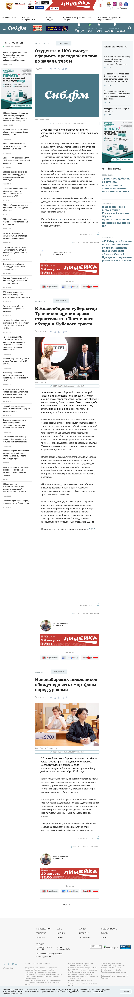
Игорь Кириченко (60, 624)
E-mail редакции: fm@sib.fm (111, 970)
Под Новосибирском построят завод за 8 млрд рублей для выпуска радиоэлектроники (16, 439)
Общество (41, 933)
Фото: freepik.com (42, 120)
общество (63, 43)
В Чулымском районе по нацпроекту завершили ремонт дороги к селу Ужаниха (16, 294)
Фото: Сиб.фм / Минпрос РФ (46, 748)
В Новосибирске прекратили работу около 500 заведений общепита (15, 207)
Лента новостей (13, 42)
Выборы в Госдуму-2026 (28, 18)
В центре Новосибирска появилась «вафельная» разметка (13, 308)
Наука (60, 937)
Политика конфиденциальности (80, 980)
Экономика (85, 937)
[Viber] (62, 69)
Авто (59, 929)
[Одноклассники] (54, 69)
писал (58, 219)
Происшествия (43, 929)
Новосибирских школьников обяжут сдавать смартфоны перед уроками (15, 132)
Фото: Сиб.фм (40, 382)
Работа (104, 933)
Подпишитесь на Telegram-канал (68, 123)
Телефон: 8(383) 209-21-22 (44, 948)
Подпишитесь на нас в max (86, 242)
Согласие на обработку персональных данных (82, 984)
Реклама (40, 944)
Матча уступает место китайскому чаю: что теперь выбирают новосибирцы (15, 236)
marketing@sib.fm (43, 957)
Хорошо (125, 991)
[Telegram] (65, 68)
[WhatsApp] (58, 69)
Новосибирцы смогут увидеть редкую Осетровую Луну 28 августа (16, 361)
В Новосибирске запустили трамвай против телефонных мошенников (15, 221)
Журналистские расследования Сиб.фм (77, 18)
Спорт (104, 937)
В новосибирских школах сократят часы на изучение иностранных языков (15, 146)
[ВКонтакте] (50, 69)
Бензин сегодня (49, 18)
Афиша (82, 929)
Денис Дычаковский (62, 253)
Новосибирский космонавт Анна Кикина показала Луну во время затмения (16, 408)
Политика (84, 933)
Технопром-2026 (8, 18)
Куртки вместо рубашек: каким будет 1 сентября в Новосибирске (14, 266)
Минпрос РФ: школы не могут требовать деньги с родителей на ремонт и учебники (16, 160)
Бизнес (61, 933)
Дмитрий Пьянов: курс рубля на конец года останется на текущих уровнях (15, 280)
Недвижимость (109, 929)
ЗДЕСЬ (92, 529)
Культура (40, 937)
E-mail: (63, 948)
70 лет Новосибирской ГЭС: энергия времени (109, 18)
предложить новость (13, 46)
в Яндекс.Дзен (8, 968)
